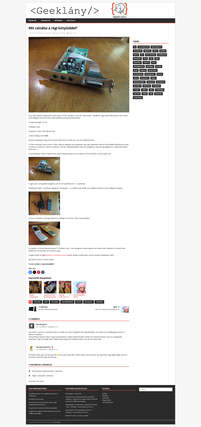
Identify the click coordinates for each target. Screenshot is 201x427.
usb (151, 94)
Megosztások (106, 400)
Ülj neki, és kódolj (82, 416)
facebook (137, 59)
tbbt (151, 90)
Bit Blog (104, 394)
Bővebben (58, 20)
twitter (137, 94)
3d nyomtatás (144, 47)
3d (135, 47)
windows (158, 94)
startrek (99, 302)
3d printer (137, 51)
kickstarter (138, 74)
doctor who (150, 55)
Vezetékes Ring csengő (36, 399)
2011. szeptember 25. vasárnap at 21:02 (47, 349)
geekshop (137, 62)
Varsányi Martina (43, 347)
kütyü (79, 302)
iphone (158, 66)
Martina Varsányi (59, 33)
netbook (151, 82)
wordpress (138, 97)
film (145, 59)
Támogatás (45, 20)
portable (137, 86)
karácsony (153, 70)
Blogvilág (105, 396)
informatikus (139, 66)
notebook (160, 82)
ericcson (37, 302)
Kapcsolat (71, 20)
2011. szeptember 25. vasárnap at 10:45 (47, 327)
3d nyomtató (156, 47)
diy (142, 55)
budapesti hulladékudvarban (56, 255)
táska (145, 94)
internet (150, 66)
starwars (156, 86)
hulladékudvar (67, 302)
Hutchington (41, 324)
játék (136, 70)
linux (136, 78)
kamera (143, 70)
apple (155, 51)
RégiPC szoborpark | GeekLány (42, 376)
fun (151, 59)
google (146, 62)
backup (162, 51)
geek (70, 33)
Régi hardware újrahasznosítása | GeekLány (47, 371)
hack (153, 62)
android (147, 51)
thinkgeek (159, 90)
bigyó (136, 55)
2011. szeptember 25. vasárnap (41, 33)
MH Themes (57, 422)
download (162, 55)
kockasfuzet (150, 74)
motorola (88, 302)
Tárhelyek (32, 20)
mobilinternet (139, 82)
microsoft (144, 78)
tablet (144, 90)
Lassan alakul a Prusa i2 (85, 407)
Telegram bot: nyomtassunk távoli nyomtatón (43, 408)
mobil (153, 78)
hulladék (54, 302)
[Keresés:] (155, 389)
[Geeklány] (77, 17)
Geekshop (105, 398)
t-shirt (136, 90)
